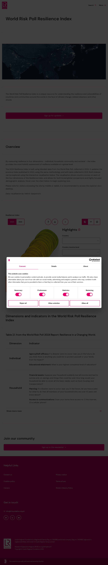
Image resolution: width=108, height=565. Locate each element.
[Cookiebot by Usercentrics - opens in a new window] (90, 260)
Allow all (85, 303)
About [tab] (85, 266)
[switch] (42, 294)
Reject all (23, 303)
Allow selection (54, 303)
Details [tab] (54, 266)
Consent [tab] (22, 266)
